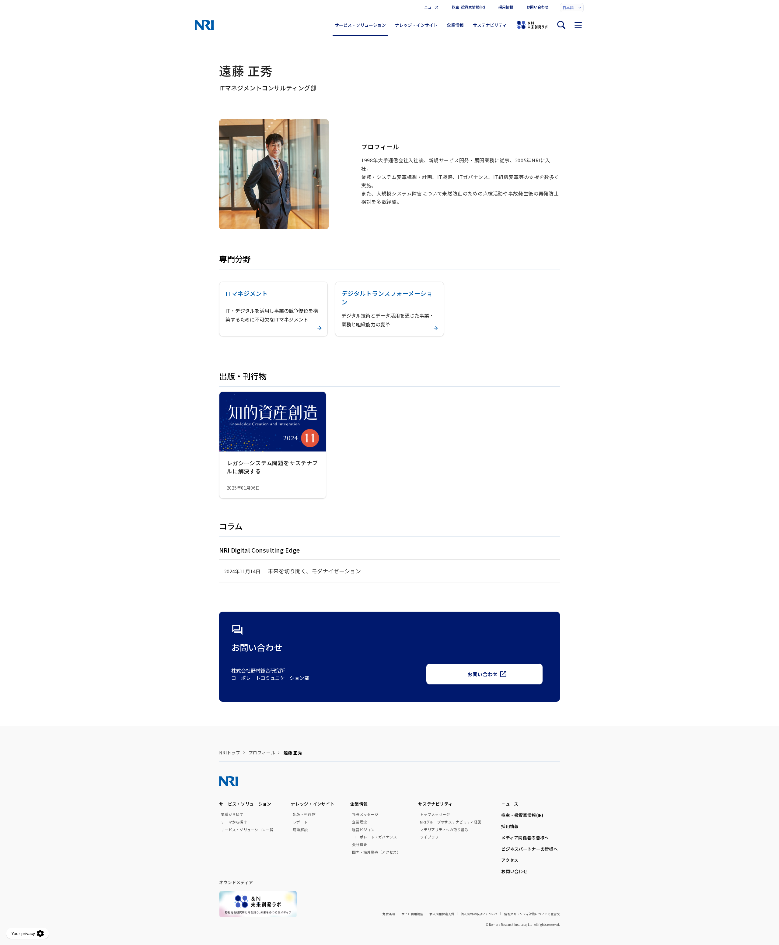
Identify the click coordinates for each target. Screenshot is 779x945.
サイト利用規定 (412, 914)
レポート (300, 822)
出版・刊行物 (304, 814)
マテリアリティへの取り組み (444, 829)
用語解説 (300, 829)
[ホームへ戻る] (204, 25)
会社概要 (359, 844)
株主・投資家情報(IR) (522, 815)
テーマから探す (234, 822)
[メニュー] (578, 25)
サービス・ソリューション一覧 (247, 829)
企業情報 (455, 25)
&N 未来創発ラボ (532, 25)
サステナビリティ (490, 25)
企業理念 (359, 822)
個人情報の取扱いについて (479, 914)
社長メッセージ (365, 814)
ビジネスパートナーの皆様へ (529, 849)
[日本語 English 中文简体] (572, 7)
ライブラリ (429, 836)
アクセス (509, 860)
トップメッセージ (435, 814)
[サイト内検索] (561, 25)
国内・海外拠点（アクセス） (376, 852)
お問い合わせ (537, 6)
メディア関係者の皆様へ (525, 837)
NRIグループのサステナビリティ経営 (450, 822)
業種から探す (232, 814)
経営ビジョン (363, 829)
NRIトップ (229, 753)
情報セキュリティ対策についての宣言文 (532, 914)
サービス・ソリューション (360, 25)
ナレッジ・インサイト (416, 25)
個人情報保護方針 (441, 914)
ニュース (431, 6)
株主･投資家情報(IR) (468, 6)
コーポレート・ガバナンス (374, 836)
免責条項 (389, 914)
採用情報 (505, 6)
